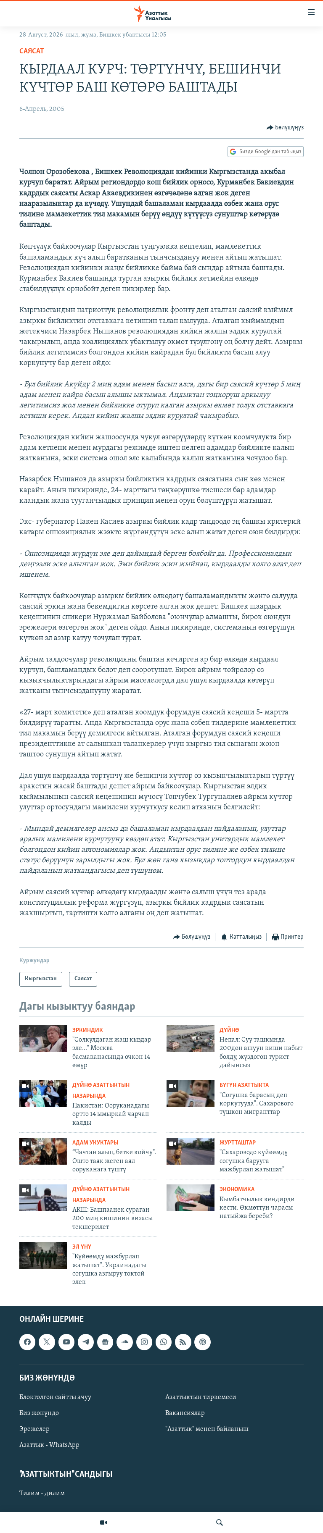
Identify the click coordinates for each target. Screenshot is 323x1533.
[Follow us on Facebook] (27, 1342)
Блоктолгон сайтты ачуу (55, 1397)
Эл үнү (81, 1247)
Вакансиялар (185, 1413)
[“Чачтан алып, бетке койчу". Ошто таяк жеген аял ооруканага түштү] (43, 1151)
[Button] (285, 127)
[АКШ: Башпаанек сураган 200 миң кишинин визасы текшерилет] (43, 1197)
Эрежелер (34, 1429)
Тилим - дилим (42, 1493)
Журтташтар (238, 1143)
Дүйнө (229, 1030)
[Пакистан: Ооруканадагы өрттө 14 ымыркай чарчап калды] (43, 1093)
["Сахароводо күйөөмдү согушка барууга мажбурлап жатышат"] (190, 1151)
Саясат (31, 51)
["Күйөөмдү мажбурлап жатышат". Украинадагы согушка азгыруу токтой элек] (43, 1255)
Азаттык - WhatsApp (49, 1445)
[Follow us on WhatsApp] (164, 1342)
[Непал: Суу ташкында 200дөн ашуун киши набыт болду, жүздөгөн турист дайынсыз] (190, 1038)
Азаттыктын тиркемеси (200, 1397)
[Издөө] (219, 1522)
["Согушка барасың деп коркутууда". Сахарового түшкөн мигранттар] (190, 1093)
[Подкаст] (202, 1342)
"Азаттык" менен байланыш (207, 1429)
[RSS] (183, 1342)
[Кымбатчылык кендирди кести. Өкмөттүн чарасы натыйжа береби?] (190, 1197)
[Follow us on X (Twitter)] (47, 1342)
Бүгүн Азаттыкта (244, 1085)
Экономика (237, 1189)
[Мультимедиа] (103, 1522)
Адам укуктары (95, 1143)
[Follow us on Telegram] (86, 1342)
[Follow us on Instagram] (144, 1342)
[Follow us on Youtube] (66, 1342)
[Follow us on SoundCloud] (124, 1342)
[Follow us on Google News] (105, 1342)
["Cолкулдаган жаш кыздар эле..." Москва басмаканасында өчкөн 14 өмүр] (43, 1038)
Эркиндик (87, 1030)
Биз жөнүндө (39, 1413)
